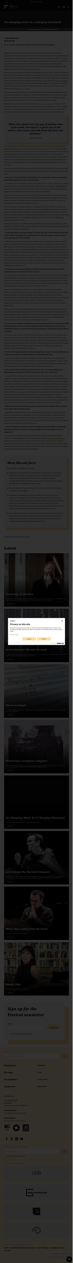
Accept (29, 639)
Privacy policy (14, 634)
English (12, 621)
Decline (44, 639)
